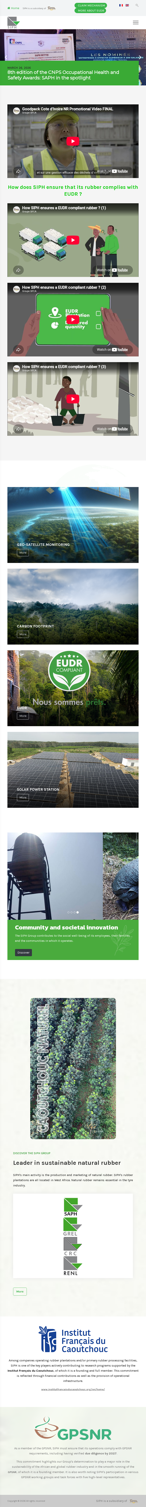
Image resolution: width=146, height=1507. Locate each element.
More (22, 552)
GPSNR (12, 1472)
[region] (73, 57)
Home (14, 8)
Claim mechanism (91, 5)
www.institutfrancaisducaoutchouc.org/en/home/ (73, 1389)
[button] (71, 73)
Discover (23, 952)
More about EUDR (91, 10)
